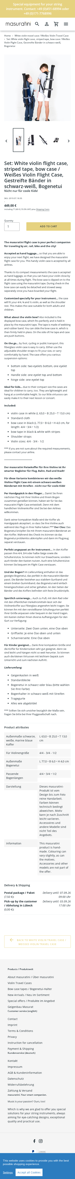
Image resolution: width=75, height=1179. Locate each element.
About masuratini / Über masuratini (31, 977)
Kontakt (13, 1061)
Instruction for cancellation (25, 1043)
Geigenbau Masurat (20, 1007)
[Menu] (66, 24)
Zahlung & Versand (20, 1090)
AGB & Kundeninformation (25, 1073)
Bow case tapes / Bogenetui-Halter (30, 989)
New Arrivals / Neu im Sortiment (28, 995)
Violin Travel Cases (20, 983)
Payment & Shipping (21, 1048)
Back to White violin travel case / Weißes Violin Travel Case (41, 942)
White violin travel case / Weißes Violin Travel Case (42, 35)
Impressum (15, 1067)
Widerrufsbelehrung (21, 1084)
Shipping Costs (42, 209)
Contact (13, 1019)
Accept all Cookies (29, 1172)
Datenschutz (16, 1078)
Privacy (12, 1037)
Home (7, 35)
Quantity (8, 220)
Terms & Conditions (20, 1031)
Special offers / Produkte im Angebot (31, 1001)
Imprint (12, 1025)
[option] (19, 141)
